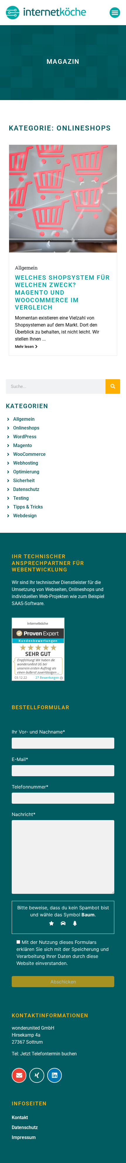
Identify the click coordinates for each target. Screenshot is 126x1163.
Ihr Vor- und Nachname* (38, 732)
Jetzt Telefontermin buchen (48, 1054)
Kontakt (20, 1117)
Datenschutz (25, 1127)
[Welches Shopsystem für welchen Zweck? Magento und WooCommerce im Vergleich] (63, 198)
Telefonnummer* (30, 787)
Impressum (24, 1137)
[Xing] (36, 1075)
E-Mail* (20, 759)
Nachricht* (23, 814)
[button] (115, 12)
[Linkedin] (54, 1075)
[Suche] (112, 386)
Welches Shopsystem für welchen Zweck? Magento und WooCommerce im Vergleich (62, 292)
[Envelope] (19, 1075)
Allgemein (26, 267)
